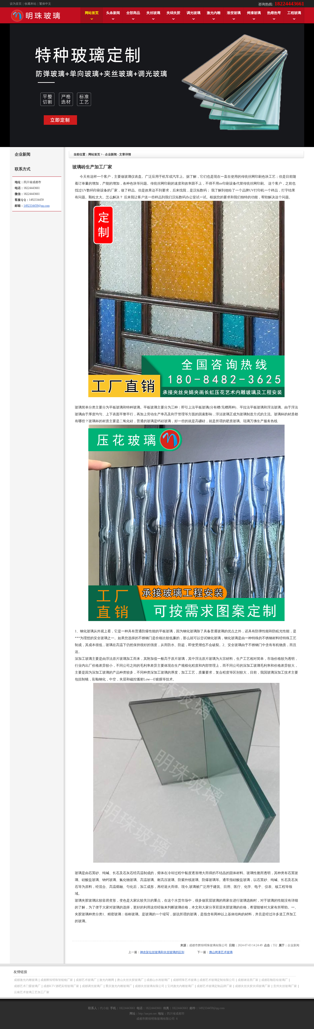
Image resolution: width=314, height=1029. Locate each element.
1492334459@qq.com (37, 205)
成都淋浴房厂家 (248, 980)
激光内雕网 (106, 980)
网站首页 (94, 154)
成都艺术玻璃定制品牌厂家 (214, 986)
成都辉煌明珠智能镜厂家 (56, 980)
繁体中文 (45, 3)
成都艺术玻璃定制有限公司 (217, 980)
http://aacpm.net (147, 1013)
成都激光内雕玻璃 (26, 980)
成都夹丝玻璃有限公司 (149, 986)
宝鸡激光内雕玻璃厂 (180, 986)
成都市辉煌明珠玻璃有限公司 (208, 945)
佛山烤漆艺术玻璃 (221, 952)
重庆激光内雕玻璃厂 (118, 986)
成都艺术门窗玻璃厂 (27, 986)
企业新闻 (111, 154)
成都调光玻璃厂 (92, 986)
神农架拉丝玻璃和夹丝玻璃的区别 (162, 952)
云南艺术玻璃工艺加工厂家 (31, 992)
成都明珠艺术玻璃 (184, 980)
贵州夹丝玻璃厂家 (285, 986)
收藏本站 (30, 3)
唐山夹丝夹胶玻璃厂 (130, 980)
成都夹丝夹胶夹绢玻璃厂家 (252, 986)
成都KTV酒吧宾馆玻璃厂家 (61, 986)
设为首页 (16, 3)
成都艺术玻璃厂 (86, 980)
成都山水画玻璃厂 (158, 980)
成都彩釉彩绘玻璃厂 (274, 980)
